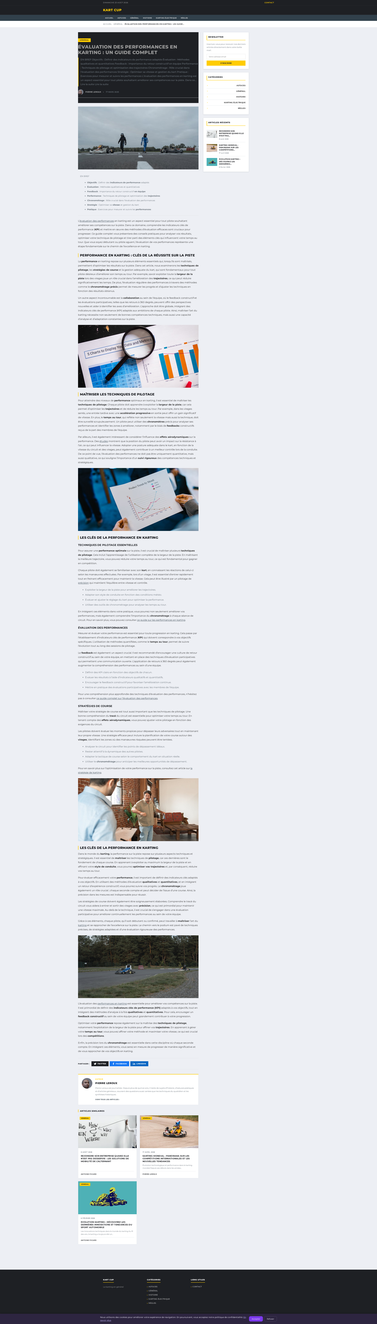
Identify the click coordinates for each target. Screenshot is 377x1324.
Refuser (270, 1319)
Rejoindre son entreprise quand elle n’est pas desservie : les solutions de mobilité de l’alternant (105, 1159)
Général (134, 18)
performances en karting (112, 1003)
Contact (269, 2)
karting (82, 925)
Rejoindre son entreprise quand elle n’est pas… (231, 133)
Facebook (121, 1064)
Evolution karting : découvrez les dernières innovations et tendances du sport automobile (106, 1225)
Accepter (256, 1319)
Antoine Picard (89, 1174)
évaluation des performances (97, 221)
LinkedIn (141, 1064)
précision (83, 582)
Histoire (147, 18)
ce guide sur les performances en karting (161, 620)
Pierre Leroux (106, 1083)
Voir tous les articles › (107, 1099)
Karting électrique (166, 18)
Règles (184, 18)
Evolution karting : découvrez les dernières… (229, 161)
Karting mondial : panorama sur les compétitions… (229, 147)
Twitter (101, 1064)
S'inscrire (226, 63)
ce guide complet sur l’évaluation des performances (127, 698)
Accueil (109, 18)
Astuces (122, 18)
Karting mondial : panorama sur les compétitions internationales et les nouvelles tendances (166, 1159)
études (104, 441)
